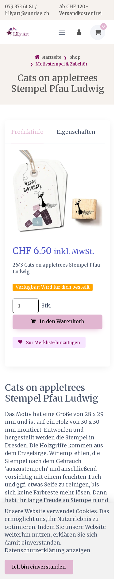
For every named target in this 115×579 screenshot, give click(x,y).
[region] (57, 132)
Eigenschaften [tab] (76, 132)
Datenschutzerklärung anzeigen (47, 550)
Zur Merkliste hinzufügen (52, 342)
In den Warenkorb (61, 321)
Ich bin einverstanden (39, 567)
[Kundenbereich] (78, 32)
